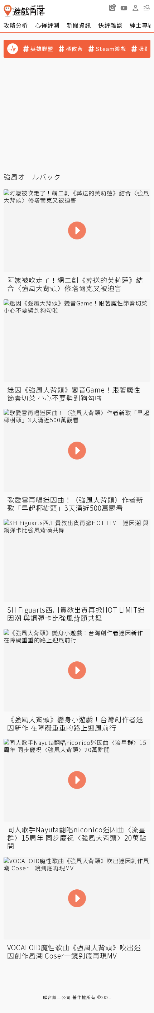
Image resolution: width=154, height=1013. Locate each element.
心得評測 (47, 25)
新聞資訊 (79, 25)
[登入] (135, 7)
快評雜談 (110, 25)
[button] (146, 7)
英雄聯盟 (41, 48)
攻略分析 (16, 25)
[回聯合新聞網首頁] (8, 11)
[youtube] (123, 7)
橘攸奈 (74, 48)
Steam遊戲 (111, 48)
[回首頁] (24, 11)
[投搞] (112, 7)
